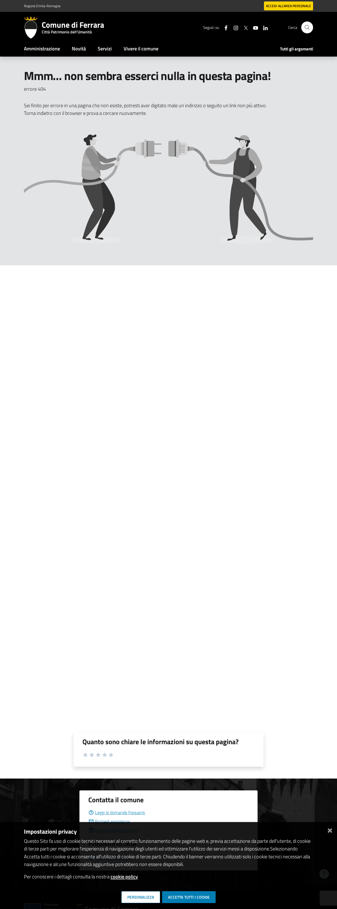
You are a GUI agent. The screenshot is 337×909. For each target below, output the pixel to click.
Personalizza (140, 897)
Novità (79, 48)
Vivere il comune (141, 48)
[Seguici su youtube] (254, 27)
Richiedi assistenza (112, 821)
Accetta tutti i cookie (189, 897)
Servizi (105, 48)
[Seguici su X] (244, 27)
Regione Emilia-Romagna (42, 5)
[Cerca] (307, 27)
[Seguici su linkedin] (263, 27)
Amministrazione (42, 48)
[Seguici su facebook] (224, 27)
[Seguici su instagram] (234, 27)
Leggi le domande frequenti (120, 812)
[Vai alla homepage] (33, 27)
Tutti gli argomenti (296, 49)
